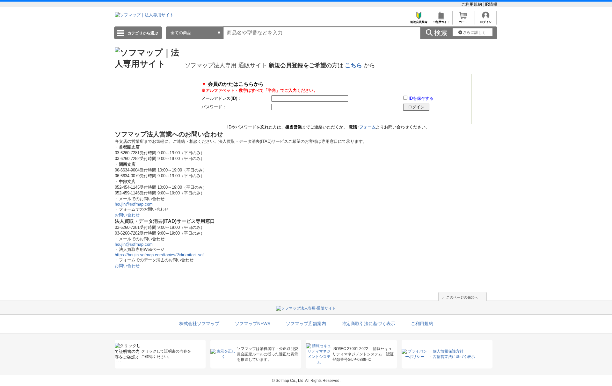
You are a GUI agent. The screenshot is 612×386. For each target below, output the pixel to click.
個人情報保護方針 (448, 351)
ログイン (486, 22)
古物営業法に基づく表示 (454, 356)
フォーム (367, 127)
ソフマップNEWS (252, 323)
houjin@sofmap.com (134, 204)
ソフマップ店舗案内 (306, 323)
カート (463, 22)
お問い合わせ (127, 215)
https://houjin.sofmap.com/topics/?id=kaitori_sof (159, 254)
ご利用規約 (472, 4)
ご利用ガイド (441, 22)
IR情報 (491, 4)
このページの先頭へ (462, 297)
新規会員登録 (418, 22)
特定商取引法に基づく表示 (368, 323)
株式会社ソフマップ (199, 323)
